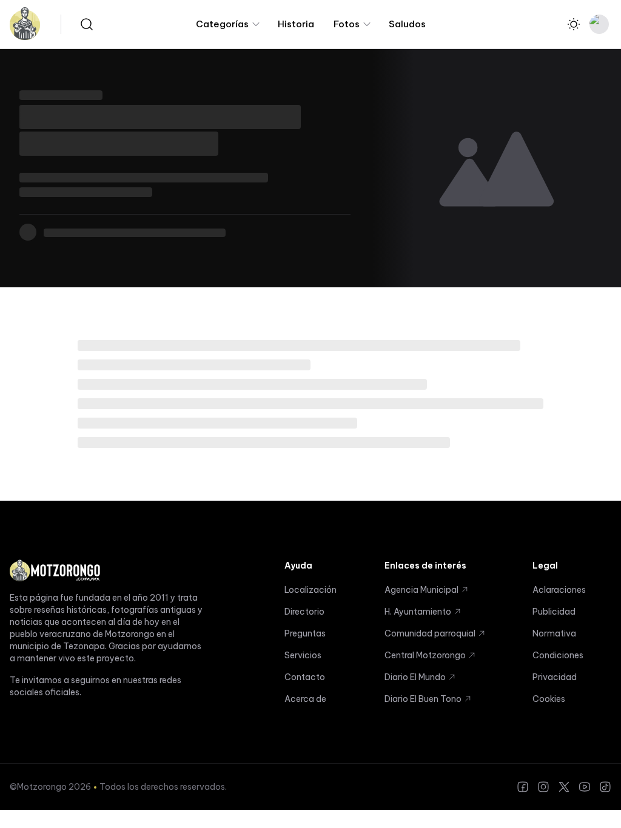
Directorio (304, 611)
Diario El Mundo (415, 677)
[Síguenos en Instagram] (543, 787)
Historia (296, 24)
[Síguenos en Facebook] (523, 787)
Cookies (548, 698)
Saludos (407, 24)
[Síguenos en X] (564, 787)
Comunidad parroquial (429, 633)
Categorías (222, 24)
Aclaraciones (559, 589)
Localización (310, 589)
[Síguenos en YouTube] (585, 787)
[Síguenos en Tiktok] (605, 787)
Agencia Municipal (421, 589)
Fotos (347, 24)
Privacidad (554, 677)
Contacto (304, 677)
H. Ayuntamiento (417, 611)
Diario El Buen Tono (423, 698)
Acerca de (305, 698)
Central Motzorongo (425, 655)
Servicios (302, 655)
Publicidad (554, 611)
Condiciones (557, 655)
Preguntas (305, 633)
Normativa (554, 633)
